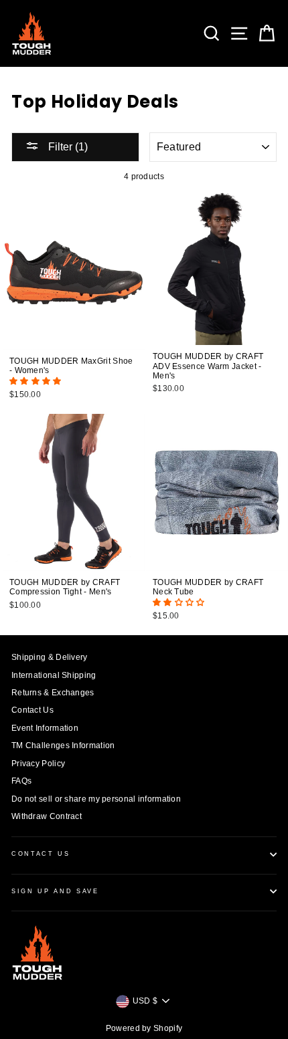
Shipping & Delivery (49, 657)
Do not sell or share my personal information (96, 799)
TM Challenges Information (63, 745)
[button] (36, 381)
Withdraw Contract (46, 816)
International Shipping (53, 675)
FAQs (21, 781)
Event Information (44, 728)
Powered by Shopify (144, 1028)
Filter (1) (67, 146)
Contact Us (32, 710)
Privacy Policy (38, 763)
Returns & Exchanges (52, 692)
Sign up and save (55, 891)
